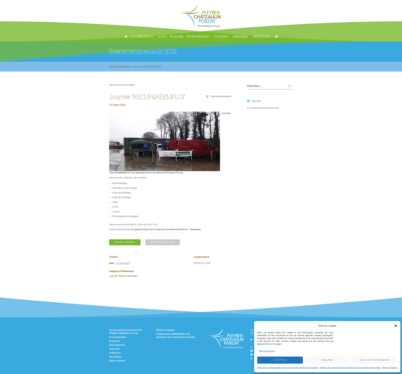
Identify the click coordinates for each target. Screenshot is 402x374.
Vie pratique (115, 356)
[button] (395, 325)
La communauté (117, 337)
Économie (114, 341)
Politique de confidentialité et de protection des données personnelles (287, 368)
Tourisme (114, 349)
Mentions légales (389, 368)
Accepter (280, 360)
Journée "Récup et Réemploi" (123, 276)
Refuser (327, 360)
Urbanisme (115, 353)
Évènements (124, 66)
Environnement (117, 345)
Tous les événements (220, 96)
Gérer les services (267, 351)
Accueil (112, 66)
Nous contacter (117, 360)
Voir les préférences (374, 360)
